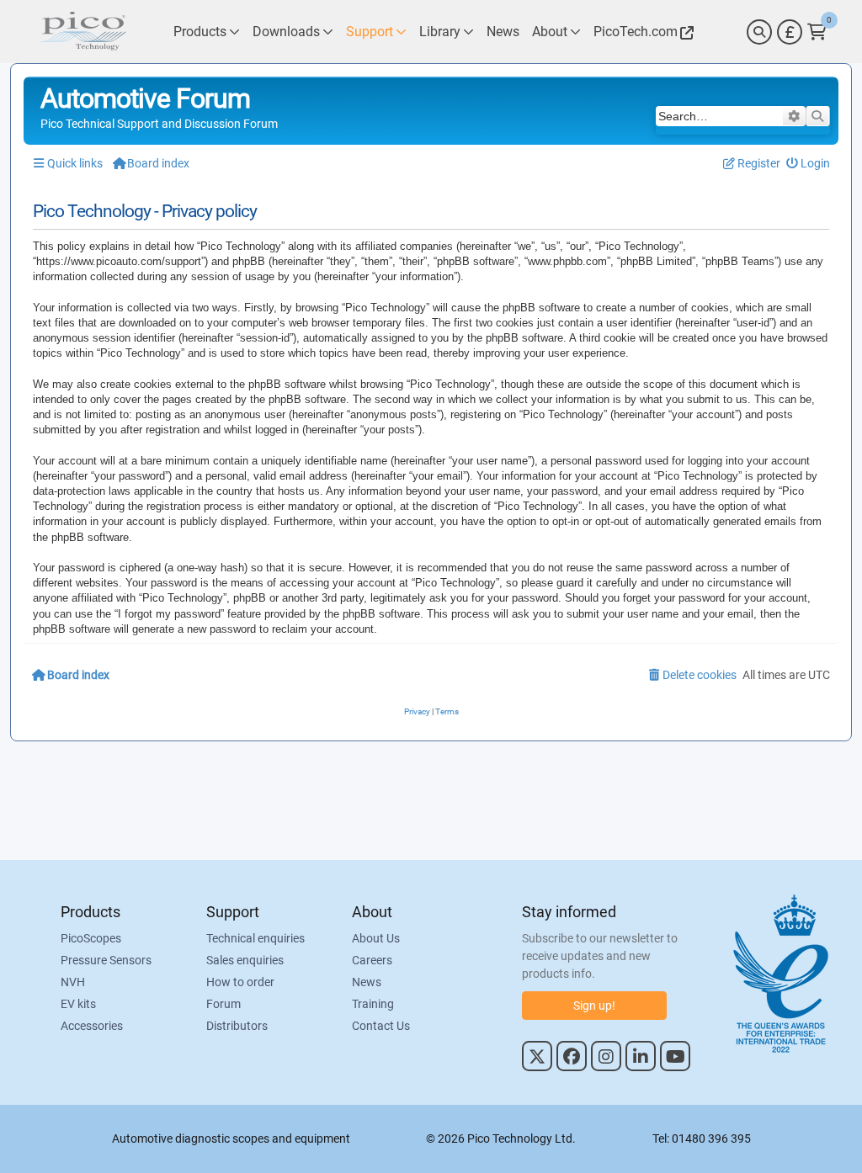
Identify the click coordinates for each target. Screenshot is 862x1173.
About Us (376, 938)
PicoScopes (91, 938)
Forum (223, 1004)
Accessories (92, 1025)
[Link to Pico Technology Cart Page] (817, 32)
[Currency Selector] (789, 32)
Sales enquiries (245, 960)
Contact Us (381, 1025)
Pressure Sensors (106, 960)
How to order (240, 982)
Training (373, 1004)
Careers (372, 960)
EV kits (78, 1004)
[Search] (759, 32)
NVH (73, 982)
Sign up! (594, 1005)
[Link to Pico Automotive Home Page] (81, 31)
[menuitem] (808, 164)
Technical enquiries (255, 938)
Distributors (237, 1025)
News (366, 982)
